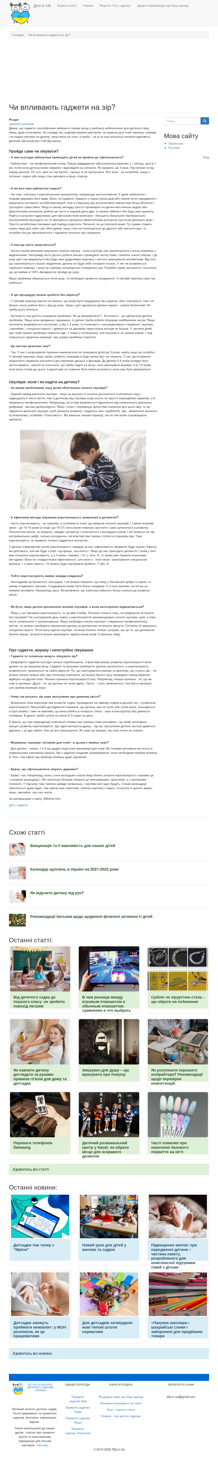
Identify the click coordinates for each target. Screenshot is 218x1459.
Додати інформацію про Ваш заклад (163, 5)
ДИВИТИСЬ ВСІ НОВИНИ (33, 1353)
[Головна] (21, 13)
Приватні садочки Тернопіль (78, 1430)
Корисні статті (66, 5)
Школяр (42, 1445)
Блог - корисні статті (121, 1409)
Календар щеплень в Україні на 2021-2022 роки (74, 869)
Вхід (206, 157)
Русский (173, 147)
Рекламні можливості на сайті (120, 1403)
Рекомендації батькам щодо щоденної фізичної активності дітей (91, 916)
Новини (88, 5)
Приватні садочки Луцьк (78, 1420)
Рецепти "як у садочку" (115, 5)
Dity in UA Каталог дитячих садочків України (40, 1387)
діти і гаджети (18, 805)
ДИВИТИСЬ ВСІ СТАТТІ (32, 1169)
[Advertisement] (109, 72)
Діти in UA (42, 5)
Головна (18, 35)
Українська (175, 143)
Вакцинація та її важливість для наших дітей (72, 845)
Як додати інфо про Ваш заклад (121, 1397)
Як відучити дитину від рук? (57, 892)
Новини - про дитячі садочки (121, 1416)
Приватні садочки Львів (78, 1409)
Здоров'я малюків (21, 124)
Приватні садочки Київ (78, 1399)
